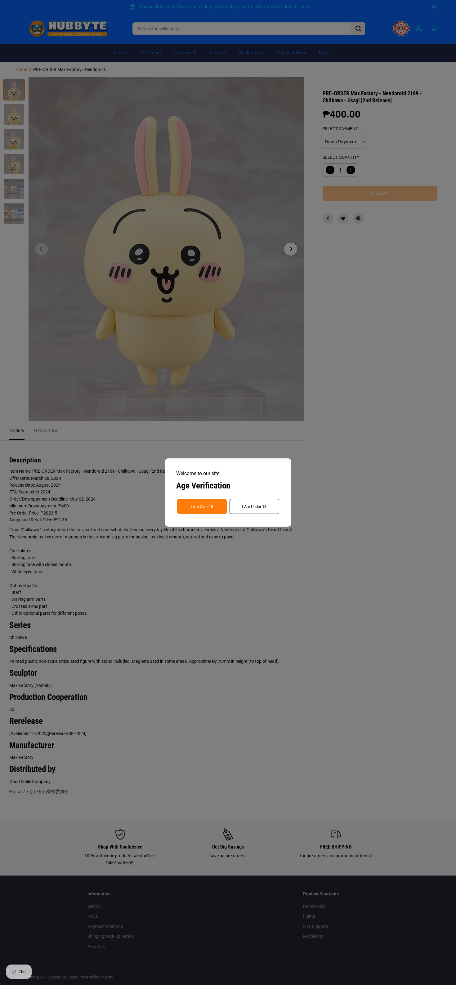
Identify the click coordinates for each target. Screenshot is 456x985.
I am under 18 (254, 506)
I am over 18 (202, 506)
